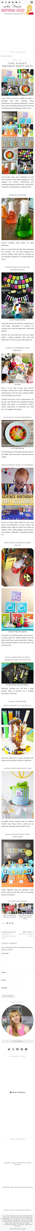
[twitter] (9, 1049)
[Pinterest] (9, 2)
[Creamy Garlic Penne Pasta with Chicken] (17, 1151)
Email (3, 980)
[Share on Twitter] (10, 923)
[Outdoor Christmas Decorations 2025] (17, 1176)
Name (4, 972)
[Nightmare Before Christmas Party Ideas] (25, 908)
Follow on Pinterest (18, 1092)
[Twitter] (2, 2)
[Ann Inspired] (17, 7)
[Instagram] (6, 2)
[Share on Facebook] (7, 923)
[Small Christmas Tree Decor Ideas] (9, 908)
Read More (17, 1041)
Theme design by (17, 1228)
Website (4, 988)
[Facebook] (13, 2)
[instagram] (13, 1049)
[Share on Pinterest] (12, 923)
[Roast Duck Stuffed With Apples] (17, 1199)
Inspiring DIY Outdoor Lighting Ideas (8, 935)
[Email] (16, 2)
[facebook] (17, 1049)
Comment (5, 953)
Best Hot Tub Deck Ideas (26, 934)
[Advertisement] (17, 33)
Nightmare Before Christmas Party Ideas (25, 917)
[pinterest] (22, 1049)
